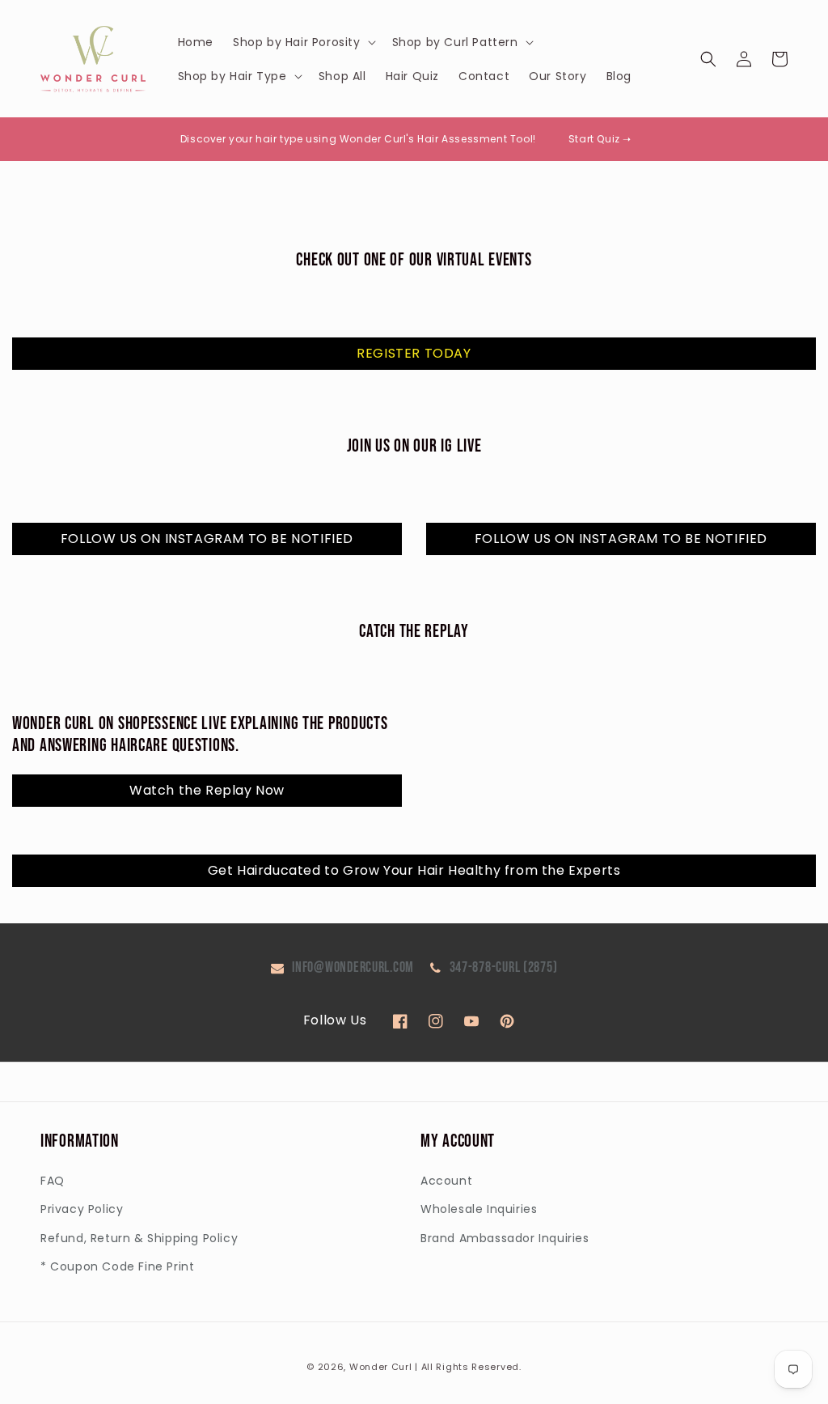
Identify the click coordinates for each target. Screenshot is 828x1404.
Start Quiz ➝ (600, 139)
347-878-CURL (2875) (504, 967)
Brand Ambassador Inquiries (504, 1238)
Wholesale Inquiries (478, 1209)
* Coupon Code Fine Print (117, 1266)
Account (446, 1181)
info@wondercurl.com (353, 967)
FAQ (52, 1181)
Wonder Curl (380, 1366)
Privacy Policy (81, 1209)
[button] (302, 42)
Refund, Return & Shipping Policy (139, 1238)
